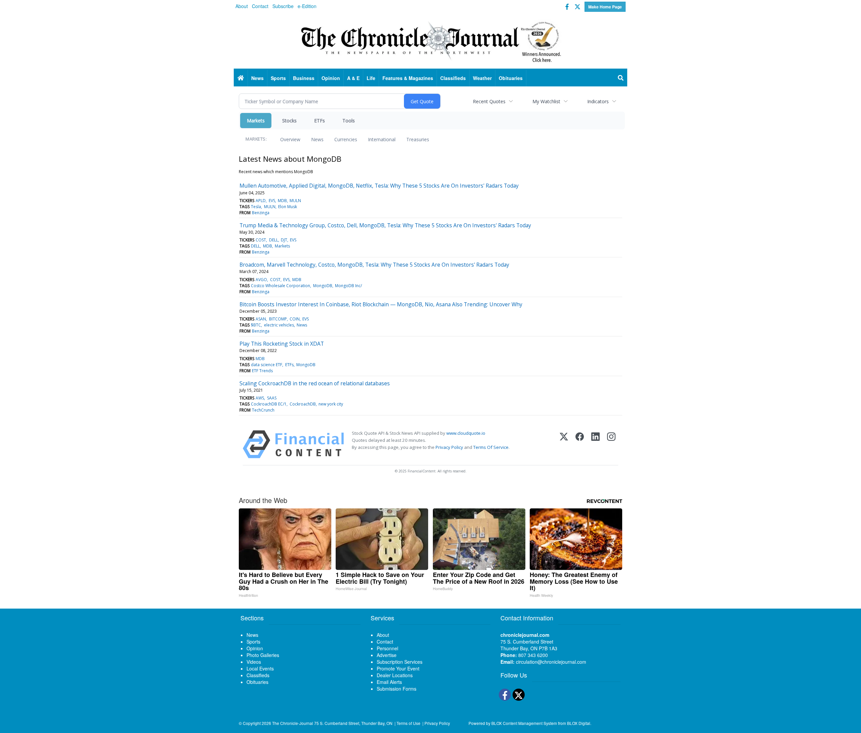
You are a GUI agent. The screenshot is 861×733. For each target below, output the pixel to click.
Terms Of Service (491, 447)
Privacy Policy (449, 447)
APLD (261, 200)
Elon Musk (287, 206)
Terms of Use (408, 723)
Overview (290, 139)
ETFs (319, 120)
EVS (272, 200)
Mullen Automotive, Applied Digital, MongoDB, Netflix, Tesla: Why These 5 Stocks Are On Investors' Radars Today (379, 185)
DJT (284, 240)
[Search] (620, 78)
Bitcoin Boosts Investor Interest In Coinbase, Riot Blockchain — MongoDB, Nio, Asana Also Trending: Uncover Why (380, 304)
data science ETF (266, 365)
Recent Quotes (489, 101)
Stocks (289, 120)
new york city (331, 404)
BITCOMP (278, 319)
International (382, 139)
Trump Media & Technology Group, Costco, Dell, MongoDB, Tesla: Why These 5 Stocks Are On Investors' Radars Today (385, 225)
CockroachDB (303, 404)
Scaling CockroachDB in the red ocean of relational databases (314, 383)
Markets (256, 120)
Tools (348, 120)
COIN (295, 319)
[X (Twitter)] (564, 444)
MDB (282, 200)
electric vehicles (279, 325)
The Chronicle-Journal (292, 723)
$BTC (256, 325)
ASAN (261, 319)
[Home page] (430, 40)
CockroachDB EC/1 (269, 404)
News (317, 139)
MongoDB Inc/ (348, 285)
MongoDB (322, 285)
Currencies (345, 139)
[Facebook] (580, 444)
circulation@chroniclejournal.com (551, 661)
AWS (260, 398)
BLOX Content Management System (524, 723)
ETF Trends (262, 371)
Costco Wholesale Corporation (280, 285)
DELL (273, 240)
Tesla (256, 206)
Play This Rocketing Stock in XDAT (281, 343)
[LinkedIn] (595, 444)
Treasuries (417, 139)
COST (261, 240)
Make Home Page (605, 7)
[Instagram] (611, 444)
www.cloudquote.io (465, 433)
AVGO (261, 279)
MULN (295, 200)
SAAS (271, 398)
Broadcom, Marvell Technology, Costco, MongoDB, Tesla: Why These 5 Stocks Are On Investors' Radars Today (374, 264)
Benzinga (260, 213)
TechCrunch (263, 410)
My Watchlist (546, 101)
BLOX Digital (578, 723)
